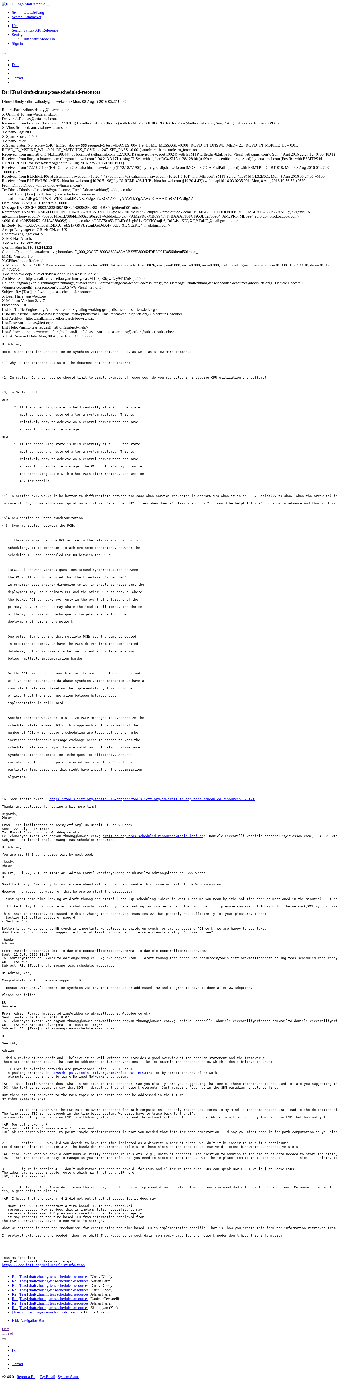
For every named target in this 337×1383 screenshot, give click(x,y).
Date (15, 65)
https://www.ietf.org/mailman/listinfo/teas (43, 1265)
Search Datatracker (26, 17)
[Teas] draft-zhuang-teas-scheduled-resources (47, 1312)
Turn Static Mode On (38, 39)
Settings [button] (18, 35)
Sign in (17, 43)
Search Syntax (23, 30)
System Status (68, 1377)
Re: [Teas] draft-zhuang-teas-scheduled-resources (50, 1277)
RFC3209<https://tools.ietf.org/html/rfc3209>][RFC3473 (99, 1073)
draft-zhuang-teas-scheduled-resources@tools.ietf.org (154, 836)
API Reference (46, 30)
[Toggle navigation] (48, 5)
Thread (17, 78)
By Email (47, 1377)
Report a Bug (27, 1377)
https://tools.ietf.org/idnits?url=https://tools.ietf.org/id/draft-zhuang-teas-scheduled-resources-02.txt (152, 799)
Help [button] (15, 26)
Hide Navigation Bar (28, 1320)
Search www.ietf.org (28, 12)
